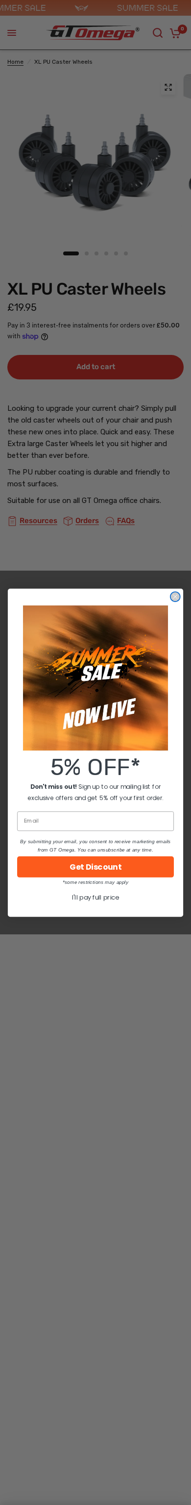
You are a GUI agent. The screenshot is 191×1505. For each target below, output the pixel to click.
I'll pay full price (95, 897)
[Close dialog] (175, 597)
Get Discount (95, 866)
